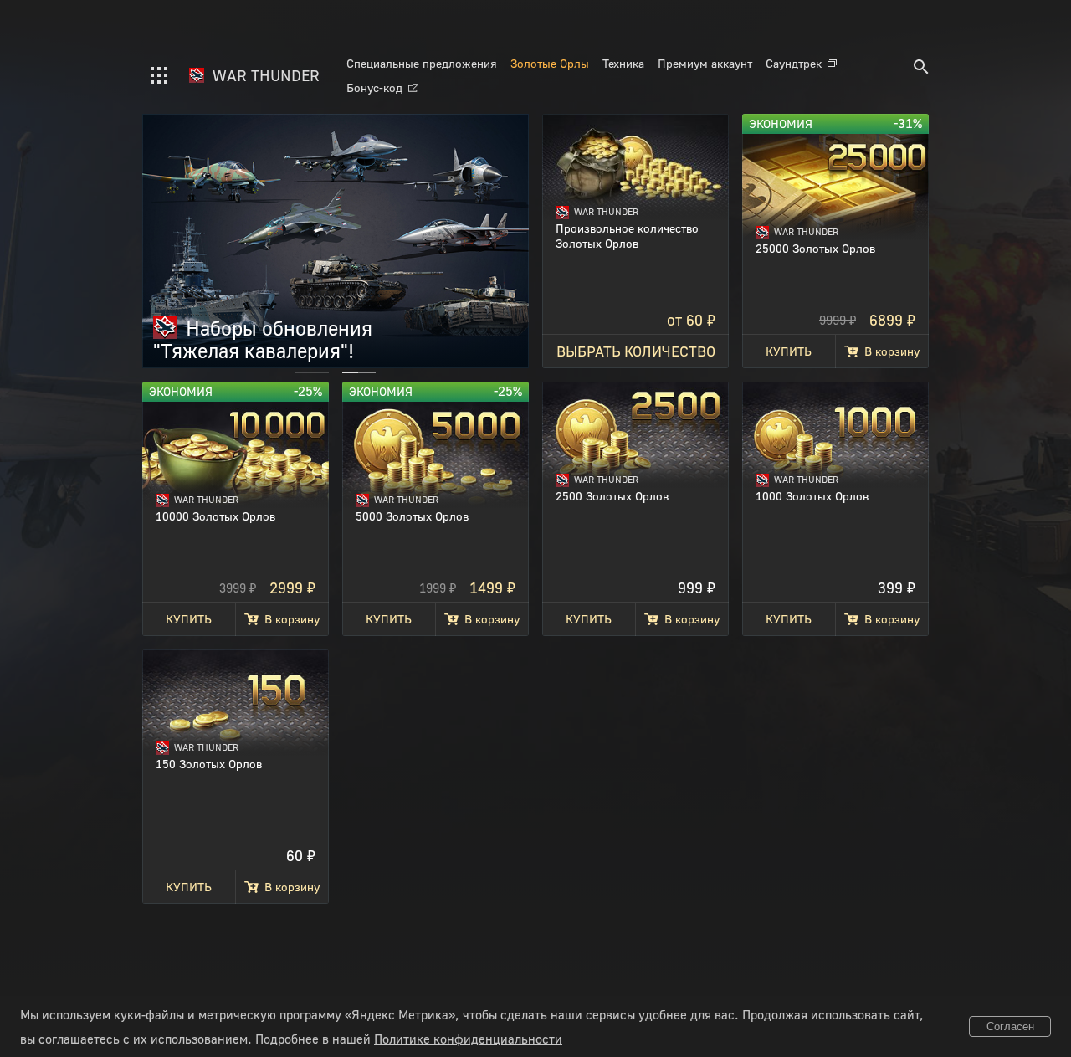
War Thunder (264, 75)
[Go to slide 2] (359, 372)
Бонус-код (374, 87)
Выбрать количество (635, 351)
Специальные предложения (421, 63)
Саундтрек (794, 63)
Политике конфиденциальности (468, 1038)
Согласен (1010, 1026)
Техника (623, 63)
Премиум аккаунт (705, 63)
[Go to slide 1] (312, 372)
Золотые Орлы (549, 63)
